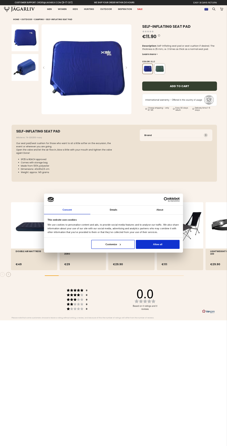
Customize (111, 244)
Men (49, 9)
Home (16, 19)
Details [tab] (113, 209)
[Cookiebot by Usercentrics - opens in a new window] (166, 199)
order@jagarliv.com (49, 2)
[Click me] (159, 35)
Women (62, 9)
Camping (39, 19)
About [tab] (159, 209)
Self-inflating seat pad (59, 19)
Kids (75, 9)
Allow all (157, 244)
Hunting (89, 9)
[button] (214, 9)
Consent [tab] (67, 209)
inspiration (125, 9)
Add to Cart (179, 86)
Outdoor (106, 9)
